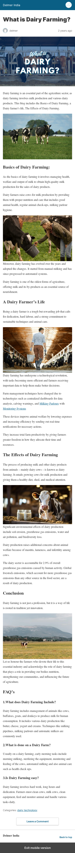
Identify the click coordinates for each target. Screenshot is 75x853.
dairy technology (27, 810)
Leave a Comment (38, 821)
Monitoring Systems (14, 408)
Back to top (66, 837)
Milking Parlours (49, 403)
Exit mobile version (37, 848)
